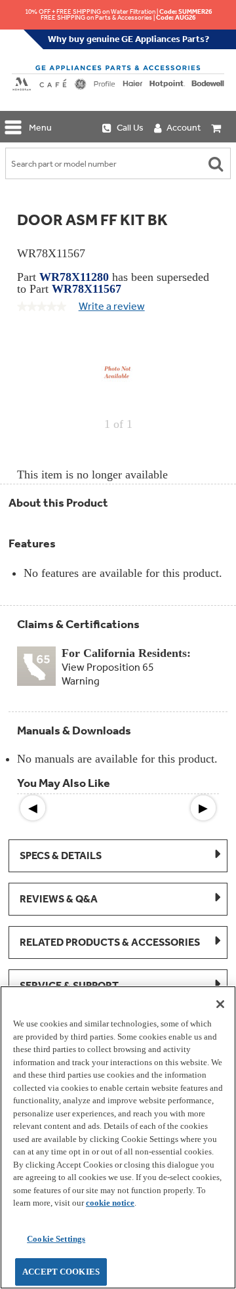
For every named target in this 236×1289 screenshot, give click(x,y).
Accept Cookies (61, 1272)
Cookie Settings (56, 1239)
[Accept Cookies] (220, 1004)
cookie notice (110, 1203)
